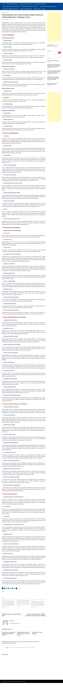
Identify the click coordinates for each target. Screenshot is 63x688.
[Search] (59, 53)
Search (48, 50)
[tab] (49, 58)
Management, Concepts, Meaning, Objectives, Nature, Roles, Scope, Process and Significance (53, 78)
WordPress (21, 681)
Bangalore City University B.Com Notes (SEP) (48, 6)
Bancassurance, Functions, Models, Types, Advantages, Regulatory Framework (8, 633)
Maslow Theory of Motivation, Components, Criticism (52, 84)
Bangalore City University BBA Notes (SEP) (10, 8)
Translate (55, 46)
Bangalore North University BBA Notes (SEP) (30, 6)
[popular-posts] (49, 58)
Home (4, 3)
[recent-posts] (52, 58)
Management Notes (5, 12)
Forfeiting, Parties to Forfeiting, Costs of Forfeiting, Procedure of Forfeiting (23, 633)
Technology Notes (37, 8)
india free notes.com (11, 681)
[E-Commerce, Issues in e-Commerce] (24, 603)
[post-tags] (59, 58)
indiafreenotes (7, 19)
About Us (44, 8)
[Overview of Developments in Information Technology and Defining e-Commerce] (9, 603)
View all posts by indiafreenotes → (15, 623)
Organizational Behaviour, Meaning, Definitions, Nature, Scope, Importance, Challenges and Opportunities (54, 65)
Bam (25, 681)
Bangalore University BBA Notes (40, 3)
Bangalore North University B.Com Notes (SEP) (11, 6)
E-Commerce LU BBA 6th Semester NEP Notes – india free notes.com (22, 647)
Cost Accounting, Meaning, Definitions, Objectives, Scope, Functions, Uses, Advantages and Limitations (54, 72)
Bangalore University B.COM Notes (25, 3)
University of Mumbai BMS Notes (26, 8)
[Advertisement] (54, 26)
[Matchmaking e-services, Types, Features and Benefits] (38, 603)
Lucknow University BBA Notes (12, 3)
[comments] (56, 58)
